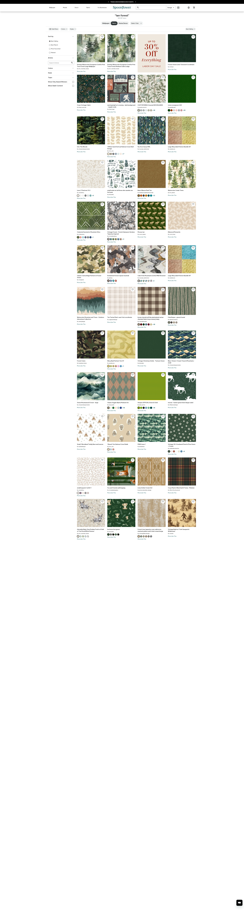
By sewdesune (171, 149)
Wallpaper (52, 7)
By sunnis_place (142, 234)
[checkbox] (73, 82)
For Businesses (102, 7)
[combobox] (171, 8)
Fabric (88, 7)
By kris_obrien (171, 192)
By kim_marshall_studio (83, 68)
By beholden (141, 363)
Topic (61, 78)
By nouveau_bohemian (143, 149)
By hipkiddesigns (81, 446)
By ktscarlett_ (110, 194)
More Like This (81, 71)
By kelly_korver (141, 405)
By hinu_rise (110, 151)
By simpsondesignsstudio (83, 149)
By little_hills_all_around (174, 490)
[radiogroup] (61, 46)
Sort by (61, 36)
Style (61, 73)
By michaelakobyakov (112, 490)
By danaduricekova (172, 319)
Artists (61, 58)
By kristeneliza (80, 234)
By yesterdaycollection (173, 448)
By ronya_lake (110, 405)
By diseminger (111, 109)
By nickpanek (80, 279)
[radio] (50, 41)
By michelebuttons (112, 236)
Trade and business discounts (121, 2)
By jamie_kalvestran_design (144, 490)
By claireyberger (81, 321)
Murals (65, 7)
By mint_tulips (171, 234)
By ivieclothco (80, 192)
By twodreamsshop (82, 363)
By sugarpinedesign (112, 319)
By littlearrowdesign (173, 405)
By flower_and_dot (81, 107)
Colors (64, 29)
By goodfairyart (172, 107)
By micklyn (171, 66)
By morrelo (170, 533)
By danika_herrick (142, 107)
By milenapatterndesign (144, 533)
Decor (76, 7)
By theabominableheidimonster (145, 192)
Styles (73, 29)
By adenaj (109, 278)
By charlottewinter (142, 321)
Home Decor (123, 23)
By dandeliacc (141, 446)
